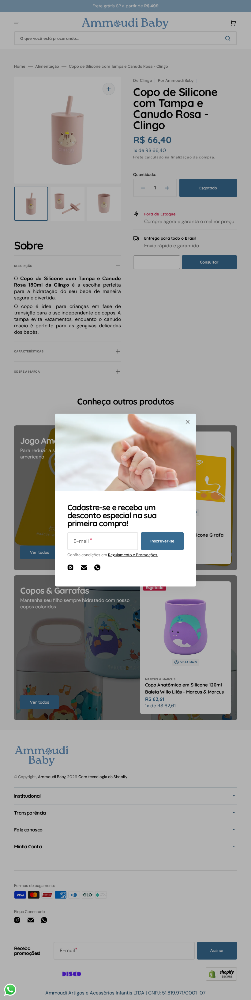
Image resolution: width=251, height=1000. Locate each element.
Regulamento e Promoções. (133, 554)
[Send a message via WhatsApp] (10, 990)
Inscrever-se (162, 540)
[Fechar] (187, 422)
